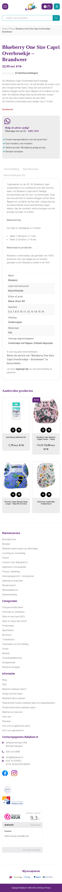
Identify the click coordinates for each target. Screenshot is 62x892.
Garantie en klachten (12, 580)
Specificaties (30, 169)
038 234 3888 (13, 751)
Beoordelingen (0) (14, 175)
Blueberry (13, 280)
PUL (10, 332)
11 (24, 311)
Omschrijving (11, 169)
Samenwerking (9, 594)
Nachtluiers (8, 630)
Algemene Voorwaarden (14, 567)
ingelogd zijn (22, 369)
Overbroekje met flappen (20, 343)
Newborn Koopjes (11, 667)
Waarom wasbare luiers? (14, 689)
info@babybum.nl (14, 757)
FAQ (4, 684)
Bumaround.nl (9, 585)
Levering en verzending (13, 553)
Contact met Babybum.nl (14, 562)
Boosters (7, 635)
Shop (11, 29)
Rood (18, 301)
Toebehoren (8, 639)
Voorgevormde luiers (12, 607)
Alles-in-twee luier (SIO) (14, 621)
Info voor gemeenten (13, 730)
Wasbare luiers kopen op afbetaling (20, 548)
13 (32, 311)
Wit (23, 301)
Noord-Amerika (15, 290)
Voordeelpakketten (12, 658)
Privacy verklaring (11, 571)
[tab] (11, 169)
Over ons (6, 716)
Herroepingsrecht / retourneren (18, 576)
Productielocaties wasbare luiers (18, 707)
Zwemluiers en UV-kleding (15, 644)
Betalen (6, 544)
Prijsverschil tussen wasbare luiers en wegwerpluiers (28, 703)
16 (42, 311)
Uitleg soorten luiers (12, 693)
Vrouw (5, 648)
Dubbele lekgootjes (43, 343)
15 (39, 311)
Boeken (6, 653)
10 (21, 311)
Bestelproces (9, 539)
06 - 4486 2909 (31, 131)
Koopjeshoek (8, 662)
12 (28, 311)
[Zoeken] (56, 18)
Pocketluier (8, 625)
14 (35, 311)
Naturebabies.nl (10, 590)
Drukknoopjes (15, 322)
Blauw (11, 301)
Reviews (6, 721)
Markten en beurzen (12, 712)
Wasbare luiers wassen (13, 698)
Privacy (48, 888)
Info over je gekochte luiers (16, 725)
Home (5, 29)
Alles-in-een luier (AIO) (13, 616)
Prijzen (5, 557)
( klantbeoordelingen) (26, 73)
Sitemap (40, 888)
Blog (4, 680)
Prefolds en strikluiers (13, 612)
